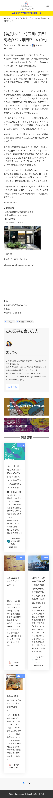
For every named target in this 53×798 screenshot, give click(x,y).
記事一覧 (12, 386)
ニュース (10, 48)
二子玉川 (10, 322)
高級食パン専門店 (25, 322)
